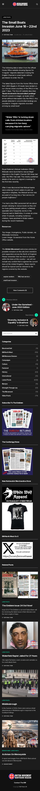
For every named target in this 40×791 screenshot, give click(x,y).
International (6, 376)
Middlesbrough (9, 704)
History (4, 372)
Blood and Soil (7, 348)
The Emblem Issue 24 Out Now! (17, 605)
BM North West (7, 352)
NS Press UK (23, 786)
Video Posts (6, 396)
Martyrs (5, 384)
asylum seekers (8, 276)
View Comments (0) (20, 290)
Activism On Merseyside (14, 754)
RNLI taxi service (24, 276)
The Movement (7, 392)
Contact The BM (20, 783)
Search (36, 333)
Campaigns (6, 360)
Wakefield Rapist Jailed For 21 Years (19, 656)
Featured (5, 368)
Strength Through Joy (9, 388)
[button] (3, 4)
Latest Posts (7, 17)
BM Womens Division (9, 356)
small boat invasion (10, 280)
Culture (4, 364)
